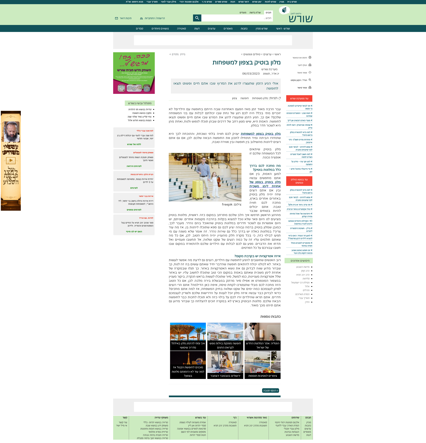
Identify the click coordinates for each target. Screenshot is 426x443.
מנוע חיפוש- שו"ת (134, 1)
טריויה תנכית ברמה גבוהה (155, 435)
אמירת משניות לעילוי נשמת (193, 422)
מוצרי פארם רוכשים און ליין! (299, 120)
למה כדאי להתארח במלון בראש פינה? (301, 133)
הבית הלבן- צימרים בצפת (142, 174)
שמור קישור (302, 87)
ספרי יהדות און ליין (197, 425)
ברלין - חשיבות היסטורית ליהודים (301, 229)
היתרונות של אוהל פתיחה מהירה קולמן (301, 215)
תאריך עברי (152, 1)
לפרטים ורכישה (134, 166)
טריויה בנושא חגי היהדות (139, 109)
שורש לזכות (270, 1)
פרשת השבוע (303, 266)
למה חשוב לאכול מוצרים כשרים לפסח (301, 155)
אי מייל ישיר (121, 425)
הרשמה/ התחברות (155, 18)
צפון (234, 98)
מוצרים (243, 12)
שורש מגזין (262, 28)
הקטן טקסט (296, 80)
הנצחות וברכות (292, 431)
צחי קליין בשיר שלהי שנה (139, 116)
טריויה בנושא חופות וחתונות (154, 428)
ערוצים (211, 28)
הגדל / (304, 80)
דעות (197, 28)
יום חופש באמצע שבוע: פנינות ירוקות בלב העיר (301, 251)
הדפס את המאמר (300, 57)
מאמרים (228, 28)
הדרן (307, 302)
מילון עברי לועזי (168, 1)
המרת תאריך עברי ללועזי (287, 425)
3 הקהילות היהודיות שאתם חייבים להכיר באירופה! (300, 222)
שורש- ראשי (283, 28)
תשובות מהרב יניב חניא (255, 425)
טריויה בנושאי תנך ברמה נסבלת (152, 438)
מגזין (281, 1)
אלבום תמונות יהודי (189, 1)
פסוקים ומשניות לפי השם (193, 431)
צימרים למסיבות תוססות (262, 376)
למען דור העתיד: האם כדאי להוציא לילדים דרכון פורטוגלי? (300, 237)
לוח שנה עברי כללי (145, 130)
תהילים (306, 290)
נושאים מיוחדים (160, 28)
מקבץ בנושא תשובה (141, 112)
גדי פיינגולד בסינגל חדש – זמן (300, 170)
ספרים (139, 28)
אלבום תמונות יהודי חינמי (287, 422)
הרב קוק (305, 270)
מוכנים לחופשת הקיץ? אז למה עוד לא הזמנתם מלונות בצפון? (188, 372)
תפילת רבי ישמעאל (300, 282)
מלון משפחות (260, 98)
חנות (232, 1)
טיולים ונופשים (251, 54)
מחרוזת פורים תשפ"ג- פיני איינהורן (300, 141)
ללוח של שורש (134, 144)
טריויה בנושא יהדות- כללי (155, 422)
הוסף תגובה (269, 390)
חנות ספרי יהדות (198, 435)
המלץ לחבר (302, 65)
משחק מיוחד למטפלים (143, 152)
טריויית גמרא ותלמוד (158, 431)
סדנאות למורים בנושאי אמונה (191, 428)
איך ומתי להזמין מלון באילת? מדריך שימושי (188, 345)
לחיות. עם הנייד (146, 218)
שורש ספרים (221, 1)
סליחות (306, 278)
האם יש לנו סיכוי (134, 231)
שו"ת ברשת (255, 12)
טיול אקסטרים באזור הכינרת (298, 209)
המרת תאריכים (302, 294)
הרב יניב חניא (303, 274)
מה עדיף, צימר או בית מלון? (299, 204)
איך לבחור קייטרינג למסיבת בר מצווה (300, 107)
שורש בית (292, 1)
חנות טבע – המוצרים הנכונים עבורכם (299, 114)
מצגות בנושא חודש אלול (139, 120)
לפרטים (134, 187)
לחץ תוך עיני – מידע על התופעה (301, 163)
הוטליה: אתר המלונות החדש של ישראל (262, 345)
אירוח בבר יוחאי (146, 196)
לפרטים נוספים (134, 209)
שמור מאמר (302, 72)
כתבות (244, 28)
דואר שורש (243, 1)
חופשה (244, 98)
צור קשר (123, 422)
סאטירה (181, 28)
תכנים (268, 12)
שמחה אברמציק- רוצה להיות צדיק (299, 126)
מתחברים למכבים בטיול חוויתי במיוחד (301, 244)
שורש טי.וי (207, 1)
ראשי (277, 54)
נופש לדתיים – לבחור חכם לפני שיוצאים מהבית (300, 148)
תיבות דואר (125, 18)
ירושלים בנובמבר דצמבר (225, 376)
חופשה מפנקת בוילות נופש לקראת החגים (225, 345)
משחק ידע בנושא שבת (157, 425)
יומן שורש (257, 1)
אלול (307, 286)
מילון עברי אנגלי (291, 428)
